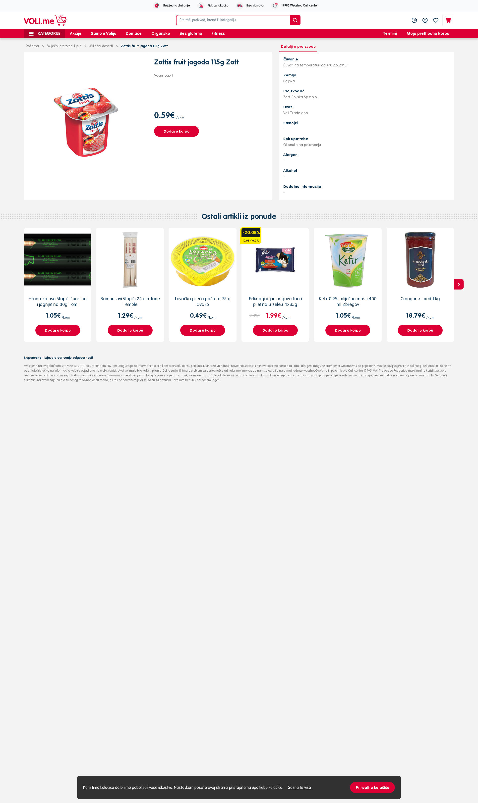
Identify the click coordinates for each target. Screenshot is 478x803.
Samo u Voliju (103, 33)
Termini (390, 33)
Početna (32, 46)
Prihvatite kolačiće (372, 787)
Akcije (75, 33)
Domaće (134, 33)
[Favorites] (436, 20)
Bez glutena (190, 33)
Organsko (160, 33)
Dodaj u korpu (176, 131)
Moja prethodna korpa (428, 33)
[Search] (295, 20)
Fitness (218, 33)
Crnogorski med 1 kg (420, 298)
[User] (425, 20)
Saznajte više (299, 787)
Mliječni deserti (101, 46)
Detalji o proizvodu (298, 46)
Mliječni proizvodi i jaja (64, 46)
